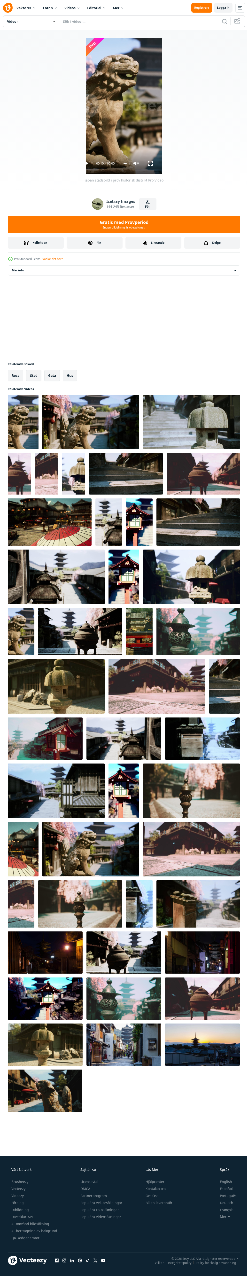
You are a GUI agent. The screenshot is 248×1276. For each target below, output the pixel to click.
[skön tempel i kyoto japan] (224, 686)
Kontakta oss (155, 1188)
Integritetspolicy (176, 1262)
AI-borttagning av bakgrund (34, 1231)
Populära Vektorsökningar (101, 1202)
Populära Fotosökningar (99, 1209)
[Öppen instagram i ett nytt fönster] (64, 1260)
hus (70, 375)
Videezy (17, 1195)
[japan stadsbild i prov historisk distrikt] (23, 422)
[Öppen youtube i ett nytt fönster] (103, 1260)
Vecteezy (18, 1188)
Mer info (18, 270)
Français (223, 1209)
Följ (145, 207)
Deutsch (223, 1202)
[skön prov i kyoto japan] (139, 522)
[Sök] (221, 21)
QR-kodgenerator (25, 1238)
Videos (70, 8)
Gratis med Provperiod (122, 224)
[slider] (123, 163)
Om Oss (151, 1195)
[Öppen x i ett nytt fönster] (95, 1260)
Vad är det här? (52, 259)
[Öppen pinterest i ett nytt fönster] (80, 1260)
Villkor (155, 1262)
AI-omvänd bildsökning (30, 1223)
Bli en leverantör (158, 1202)
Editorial (94, 8)
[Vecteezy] (8, 8)
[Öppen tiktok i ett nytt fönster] (88, 1260)
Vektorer (23, 8)
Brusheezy (19, 1181)
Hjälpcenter (154, 1181)
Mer (116, 8)
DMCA (85, 1188)
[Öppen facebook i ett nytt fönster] (57, 1260)
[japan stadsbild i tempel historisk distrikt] (198, 631)
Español (223, 1188)
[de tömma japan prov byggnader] (46, 474)
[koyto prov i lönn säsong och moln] (108, 522)
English (223, 1181)
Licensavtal (89, 1181)
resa (15, 375)
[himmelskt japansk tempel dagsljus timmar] (23, 849)
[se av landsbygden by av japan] (139, 631)
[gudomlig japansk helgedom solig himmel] (50, 522)
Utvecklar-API (21, 1216)
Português (225, 1195)
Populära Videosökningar (100, 1216)
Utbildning (19, 1209)
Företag (17, 1202)
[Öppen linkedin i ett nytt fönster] (72, 1260)
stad (34, 375)
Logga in (219, 8)
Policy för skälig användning (212, 1262)
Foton (48, 8)
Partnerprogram (93, 1195)
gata (52, 375)
